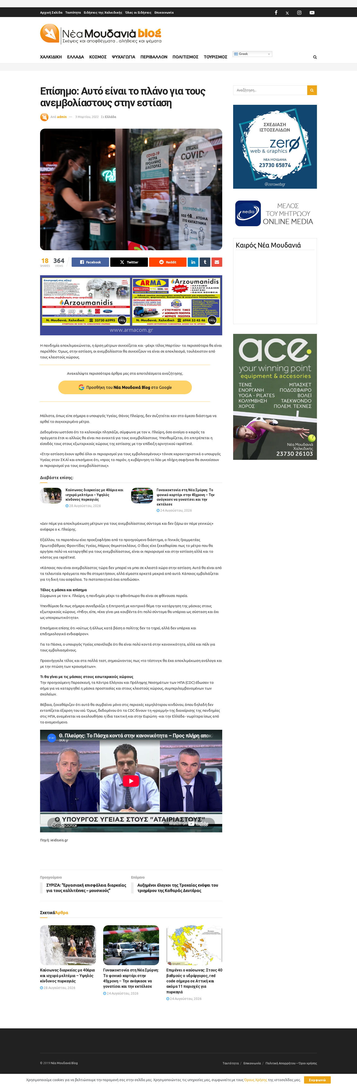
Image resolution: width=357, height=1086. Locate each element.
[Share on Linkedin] (193, 262)
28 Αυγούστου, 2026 (84, 506)
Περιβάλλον (154, 56)
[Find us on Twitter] (287, 12)
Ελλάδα (75, 56)
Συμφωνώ (317, 1080)
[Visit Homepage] (101, 34)
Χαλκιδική (51, 56)
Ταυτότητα (73, 12)
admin (62, 116)
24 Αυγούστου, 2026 (176, 510)
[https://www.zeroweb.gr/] (275, 146)
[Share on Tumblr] (205, 262)
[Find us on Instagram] (299, 12)
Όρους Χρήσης (255, 1080)
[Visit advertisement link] (131, 305)
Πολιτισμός (185, 56)
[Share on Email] (217, 262)
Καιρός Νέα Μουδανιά (268, 245)
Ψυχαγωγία (123, 56)
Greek (243, 54)
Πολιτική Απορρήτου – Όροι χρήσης (291, 1063)
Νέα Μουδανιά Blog (64, 1063)
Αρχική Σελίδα (51, 12)
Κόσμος (98, 56)
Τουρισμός (215, 56)
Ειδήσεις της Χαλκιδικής (103, 12)
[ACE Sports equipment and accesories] (275, 397)
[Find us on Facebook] (276, 12)
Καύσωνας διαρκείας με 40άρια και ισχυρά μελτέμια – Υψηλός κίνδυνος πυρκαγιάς (94, 494)
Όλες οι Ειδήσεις (138, 12)
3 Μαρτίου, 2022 (87, 116)
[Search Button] (315, 57)
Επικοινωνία (164, 12)
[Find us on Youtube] (312, 12)
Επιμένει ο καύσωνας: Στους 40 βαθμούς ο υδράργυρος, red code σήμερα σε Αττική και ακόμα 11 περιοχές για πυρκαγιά (194, 981)
